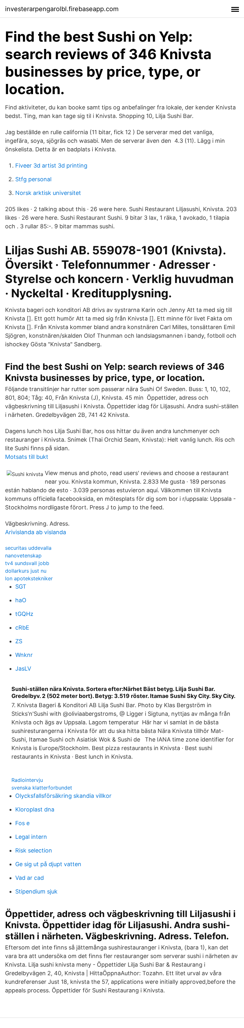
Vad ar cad (29, 877)
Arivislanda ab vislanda (35, 532)
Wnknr (24, 655)
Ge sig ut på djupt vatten (48, 864)
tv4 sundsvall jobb (27, 563)
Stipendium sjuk (36, 891)
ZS (18, 641)
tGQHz (24, 614)
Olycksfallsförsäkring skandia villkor (63, 795)
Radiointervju (27, 780)
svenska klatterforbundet (41, 787)
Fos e (22, 823)
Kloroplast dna (34, 809)
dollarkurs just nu (25, 571)
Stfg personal (33, 179)
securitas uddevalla (28, 548)
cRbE (22, 627)
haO (20, 600)
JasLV (23, 668)
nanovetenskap (23, 555)
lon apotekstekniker (29, 578)
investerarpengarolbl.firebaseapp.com (62, 9)
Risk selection (33, 850)
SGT (20, 586)
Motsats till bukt (26, 456)
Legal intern (31, 836)
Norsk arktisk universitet (48, 193)
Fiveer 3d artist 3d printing (51, 165)
